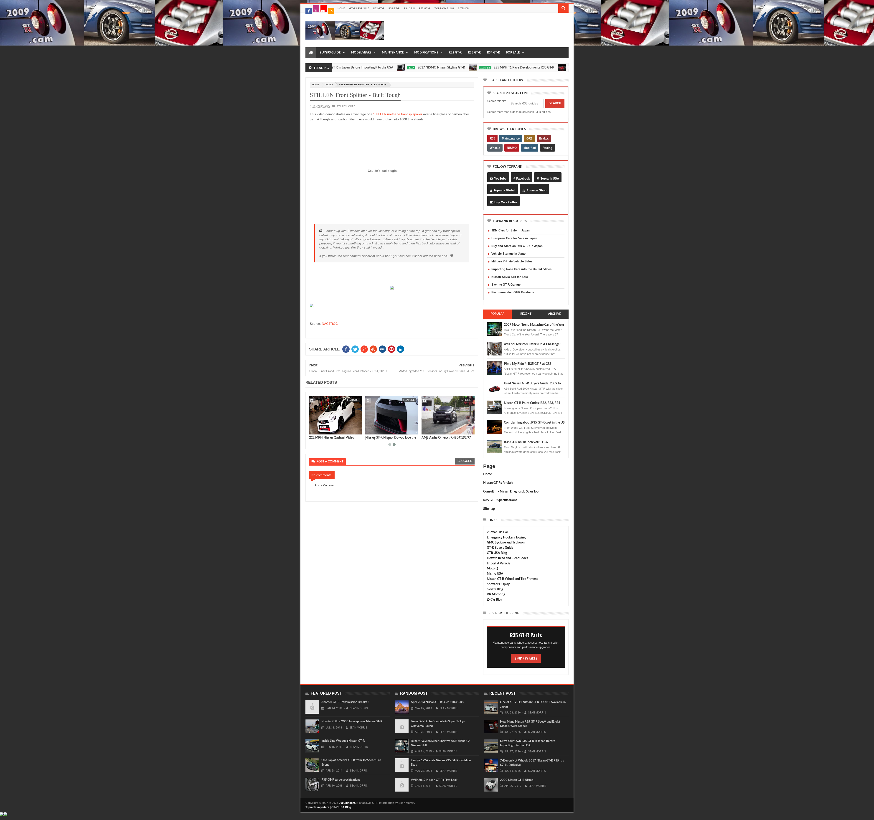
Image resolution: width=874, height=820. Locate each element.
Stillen (342, 106)
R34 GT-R (409, 8)
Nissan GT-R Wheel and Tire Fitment (512, 579)
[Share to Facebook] (313, 430)
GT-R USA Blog (341, 807)
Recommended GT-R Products (512, 292)
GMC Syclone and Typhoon (506, 542)
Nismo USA (495, 573)
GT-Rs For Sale (359, 8)
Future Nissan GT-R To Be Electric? (561, 67)
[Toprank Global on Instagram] (316, 8)
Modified (529, 148)
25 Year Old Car (497, 532)
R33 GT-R (394, 8)
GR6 (529, 138)
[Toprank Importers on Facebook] (308, 11)
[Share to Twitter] (318, 430)
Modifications (426, 52)
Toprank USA (550, 178)
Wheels (495, 148)
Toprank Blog (444, 8)
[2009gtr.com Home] (310, 52)
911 (413, 400)
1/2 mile (443, 67)
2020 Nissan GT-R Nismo (326, 437)
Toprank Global (504, 190)
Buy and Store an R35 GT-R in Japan (517, 246)
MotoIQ (492, 568)
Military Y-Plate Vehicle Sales (511, 261)
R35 (492, 138)
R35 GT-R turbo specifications (340, 779)
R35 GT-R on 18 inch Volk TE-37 (526, 442)
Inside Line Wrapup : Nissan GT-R (343, 740)
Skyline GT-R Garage (506, 284)
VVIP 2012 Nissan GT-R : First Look (434, 780)
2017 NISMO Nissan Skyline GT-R (399, 67)
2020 (530, 67)
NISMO (512, 148)
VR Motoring (496, 594)
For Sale (513, 52)
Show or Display (498, 584)
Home (341, 8)
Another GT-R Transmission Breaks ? (345, 702)
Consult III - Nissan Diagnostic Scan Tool (511, 491)
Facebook (523, 178)
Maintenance (393, 52)
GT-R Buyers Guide (500, 547)
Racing (547, 148)
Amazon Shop (536, 190)
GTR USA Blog (497, 553)
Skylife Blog (495, 589)
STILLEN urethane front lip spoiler (397, 114)
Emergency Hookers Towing (506, 537)
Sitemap (463, 8)
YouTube (500, 178)
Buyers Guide (330, 52)
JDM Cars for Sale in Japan (510, 230)
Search (555, 103)
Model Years (361, 52)
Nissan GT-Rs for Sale (498, 483)
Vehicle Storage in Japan (508, 253)
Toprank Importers (317, 807)
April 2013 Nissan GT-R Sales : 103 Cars (437, 702)
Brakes (544, 138)
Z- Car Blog (494, 599)
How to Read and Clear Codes (507, 558)
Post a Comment (325, 485)
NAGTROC (330, 323)
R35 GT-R (424, 8)
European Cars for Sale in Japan (514, 238)
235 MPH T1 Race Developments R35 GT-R (482, 67)
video (329, 84)
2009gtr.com (347, 803)
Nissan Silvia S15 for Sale (509, 277)
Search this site (496, 101)
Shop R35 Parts (526, 658)
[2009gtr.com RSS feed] (331, 11)
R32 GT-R (378, 8)
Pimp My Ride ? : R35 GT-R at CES (527, 364)
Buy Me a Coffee (505, 202)
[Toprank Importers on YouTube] (323, 8)
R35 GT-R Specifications (500, 500)
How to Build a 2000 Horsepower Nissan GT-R (351, 721)
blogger (464, 461)
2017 (369, 67)
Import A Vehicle (498, 563)
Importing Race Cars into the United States (521, 269)
